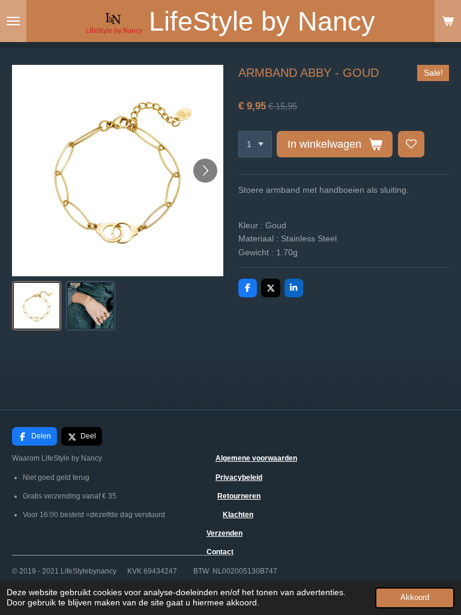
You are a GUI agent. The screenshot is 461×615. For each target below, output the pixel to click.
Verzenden (224, 533)
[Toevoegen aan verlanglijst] (411, 144)
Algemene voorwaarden (256, 458)
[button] (36, 305)
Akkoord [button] (414, 597)
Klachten (238, 514)
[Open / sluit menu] (13, 21)
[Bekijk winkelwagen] (448, 21)
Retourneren (239, 496)
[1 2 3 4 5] (255, 144)
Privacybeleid (238, 477)
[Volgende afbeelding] (205, 171)
